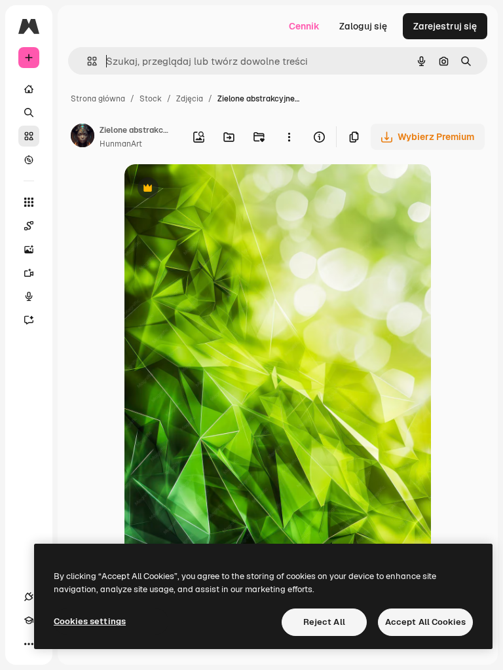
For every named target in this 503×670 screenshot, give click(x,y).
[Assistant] (28, 319)
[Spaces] (28, 225)
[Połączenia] (28, 596)
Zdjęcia (189, 99)
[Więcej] (28, 643)
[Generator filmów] (28, 272)
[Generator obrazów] (28, 249)
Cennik (304, 26)
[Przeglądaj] (28, 159)
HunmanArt (121, 144)
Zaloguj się (363, 26)
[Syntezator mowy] (28, 296)
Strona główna (98, 99)
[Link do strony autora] (82, 137)
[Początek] (28, 89)
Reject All (324, 621)
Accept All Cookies (425, 621)
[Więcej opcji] (289, 137)
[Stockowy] (28, 136)
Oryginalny (215, 189)
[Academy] (28, 620)
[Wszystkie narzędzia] (28, 202)
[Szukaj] (28, 112)
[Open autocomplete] (87, 61)
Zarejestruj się (445, 26)
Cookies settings (90, 621)
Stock (151, 99)
